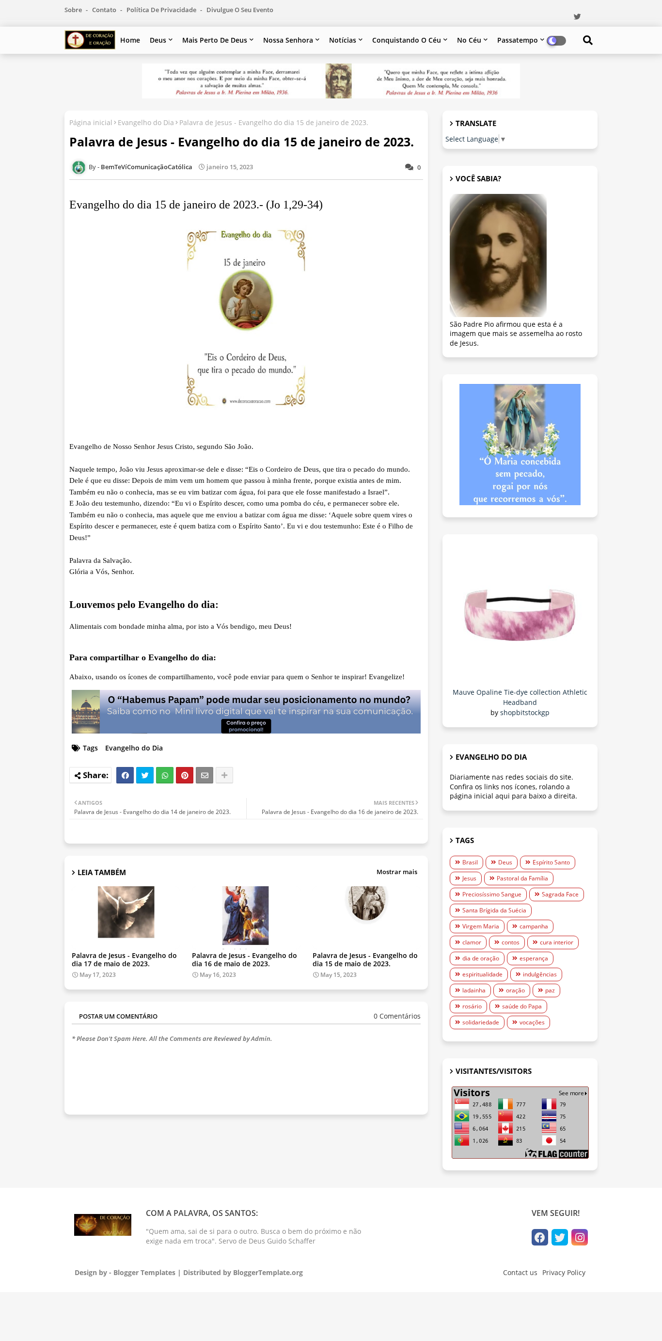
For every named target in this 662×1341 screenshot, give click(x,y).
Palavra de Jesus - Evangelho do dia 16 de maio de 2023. (244, 959)
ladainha (474, 990)
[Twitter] (145, 775)
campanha (534, 926)
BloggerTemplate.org (268, 1272)
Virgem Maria (480, 926)
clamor (471, 942)
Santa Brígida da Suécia (494, 910)
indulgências (540, 974)
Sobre (73, 9)
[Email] (204, 775)
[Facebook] (125, 775)
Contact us (520, 1272)
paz (550, 990)
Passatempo (517, 40)
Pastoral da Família (522, 878)
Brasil (470, 862)
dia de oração (480, 958)
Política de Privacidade (162, 9)
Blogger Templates (144, 1272)
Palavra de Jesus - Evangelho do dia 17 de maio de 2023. (124, 959)
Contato (105, 9)
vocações (532, 1022)
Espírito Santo (551, 862)
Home (130, 40)
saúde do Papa (522, 1006)
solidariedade (480, 1022)
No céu (469, 40)
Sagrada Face (560, 894)
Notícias (342, 40)
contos (511, 942)
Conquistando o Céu (406, 40)
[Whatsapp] (164, 775)
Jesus (469, 878)
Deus (158, 40)
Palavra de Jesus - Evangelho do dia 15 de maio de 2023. (365, 959)
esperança (534, 958)
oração (515, 990)
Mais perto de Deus (214, 40)
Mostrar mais (397, 871)
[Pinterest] (184, 775)
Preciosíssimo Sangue (491, 894)
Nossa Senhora (288, 40)
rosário (472, 1006)
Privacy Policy (563, 1272)
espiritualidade (482, 974)
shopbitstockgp (525, 712)
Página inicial (90, 122)
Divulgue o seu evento (239, 9)
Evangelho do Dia (146, 122)
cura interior (556, 942)
